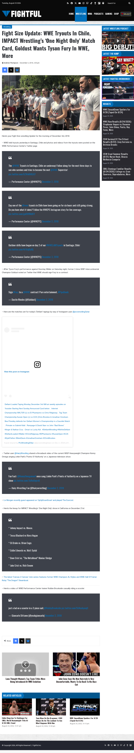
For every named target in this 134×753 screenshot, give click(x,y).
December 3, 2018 (50, 257)
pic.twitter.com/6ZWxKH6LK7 (22, 174)
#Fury (15, 292)
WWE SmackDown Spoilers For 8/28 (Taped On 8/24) (84, 719)
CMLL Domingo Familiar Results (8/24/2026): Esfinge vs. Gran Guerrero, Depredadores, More (117, 171)
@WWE (15, 165)
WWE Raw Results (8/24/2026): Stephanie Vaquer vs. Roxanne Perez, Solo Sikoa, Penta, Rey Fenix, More (117, 125)
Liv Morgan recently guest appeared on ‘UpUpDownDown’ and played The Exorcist (38, 500)
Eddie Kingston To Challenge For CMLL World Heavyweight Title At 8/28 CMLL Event (15, 720)
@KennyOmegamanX (26, 476)
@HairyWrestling (22, 453)
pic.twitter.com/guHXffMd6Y (22, 214)
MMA (90, 13)
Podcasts (98, 13)
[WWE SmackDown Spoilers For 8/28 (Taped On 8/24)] (85, 706)
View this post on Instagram (16, 372)
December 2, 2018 (50, 181)
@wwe (25, 205)
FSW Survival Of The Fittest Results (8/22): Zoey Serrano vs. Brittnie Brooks (117, 142)
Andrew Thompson (11, 63)
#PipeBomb (63, 292)
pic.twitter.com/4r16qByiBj (21, 249)
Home (71, 13)
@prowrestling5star (81, 312)
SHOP (116, 13)
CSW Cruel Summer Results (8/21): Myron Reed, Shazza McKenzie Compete (115, 157)
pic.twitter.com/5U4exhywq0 (75, 608)
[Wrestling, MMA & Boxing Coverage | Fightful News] (21, 14)
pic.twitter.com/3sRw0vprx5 (27, 480)
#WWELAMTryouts (54, 245)
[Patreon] (126, 14)
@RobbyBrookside (52, 608)
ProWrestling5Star (26, 443)
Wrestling (81, 13)
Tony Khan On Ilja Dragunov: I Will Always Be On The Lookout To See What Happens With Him (49, 720)
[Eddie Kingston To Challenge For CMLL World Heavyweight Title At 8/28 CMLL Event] (17, 706)
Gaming (108, 13)
